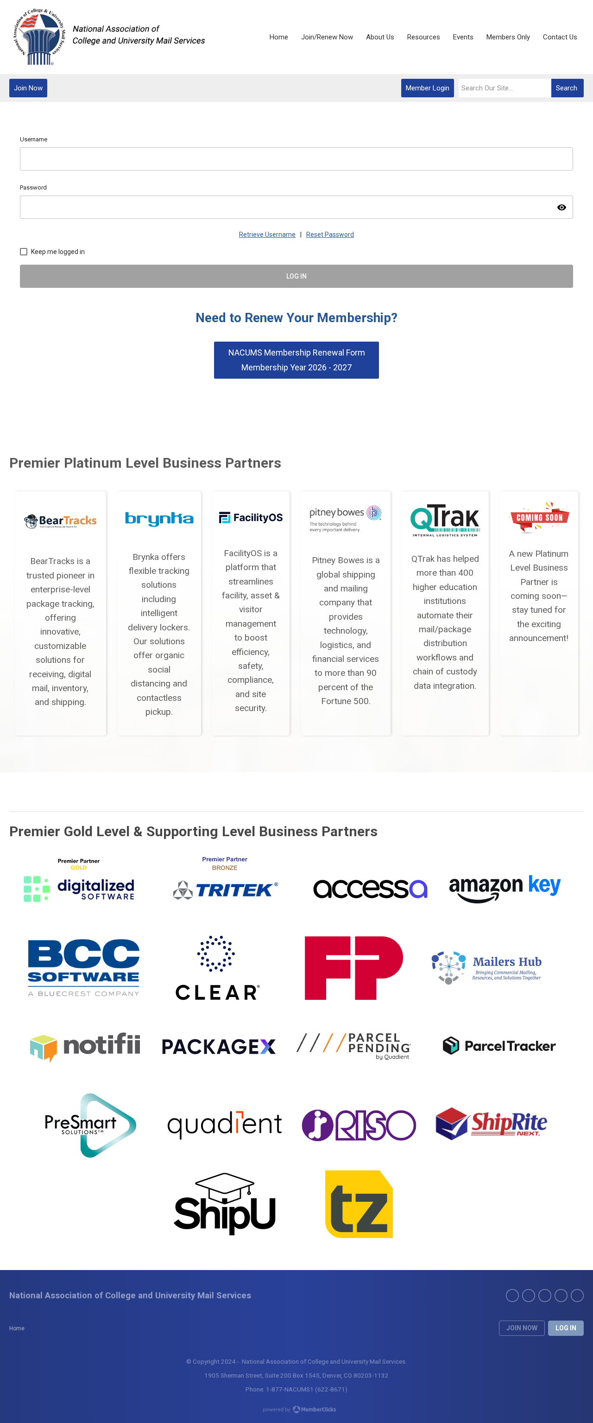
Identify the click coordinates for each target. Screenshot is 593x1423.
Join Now (28, 88)
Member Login (427, 88)
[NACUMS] (108, 37)
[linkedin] (544, 1295)
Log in (565, 1328)
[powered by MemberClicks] (296, 1410)
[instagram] (577, 1295)
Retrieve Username (267, 234)
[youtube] (561, 1295)
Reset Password (330, 234)
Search (566, 88)
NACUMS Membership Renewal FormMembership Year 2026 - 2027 (296, 360)
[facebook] (512, 1295)
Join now (521, 1328)
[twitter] (528, 1295)
